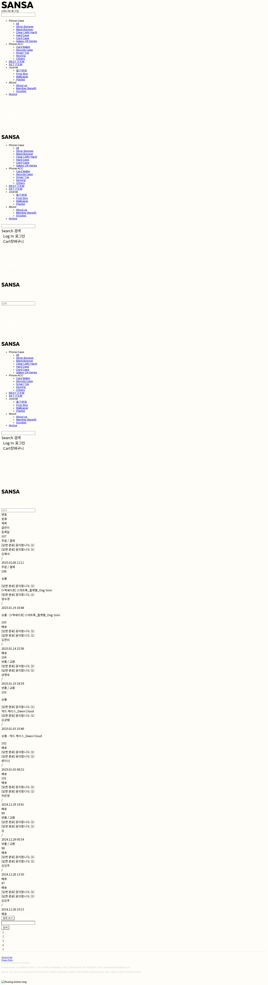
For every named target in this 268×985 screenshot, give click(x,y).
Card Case (22, 38)
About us (21, 85)
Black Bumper (24, 29)
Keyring (21, 55)
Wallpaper (22, 76)
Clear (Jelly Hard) (26, 32)
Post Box (22, 73)
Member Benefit (26, 88)
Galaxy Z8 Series (26, 41)
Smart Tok (22, 52)
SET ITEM (15, 64)
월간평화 (21, 70)
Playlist (20, 79)
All (17, 23)
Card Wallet (23, 47)
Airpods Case (24, 49)
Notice (13, 94)
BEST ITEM (16, 61)
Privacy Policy (7, 960)
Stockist (21, 91)
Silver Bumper (25, 26)
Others (20, 58)
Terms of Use (6, 957)
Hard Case (22, 35)
